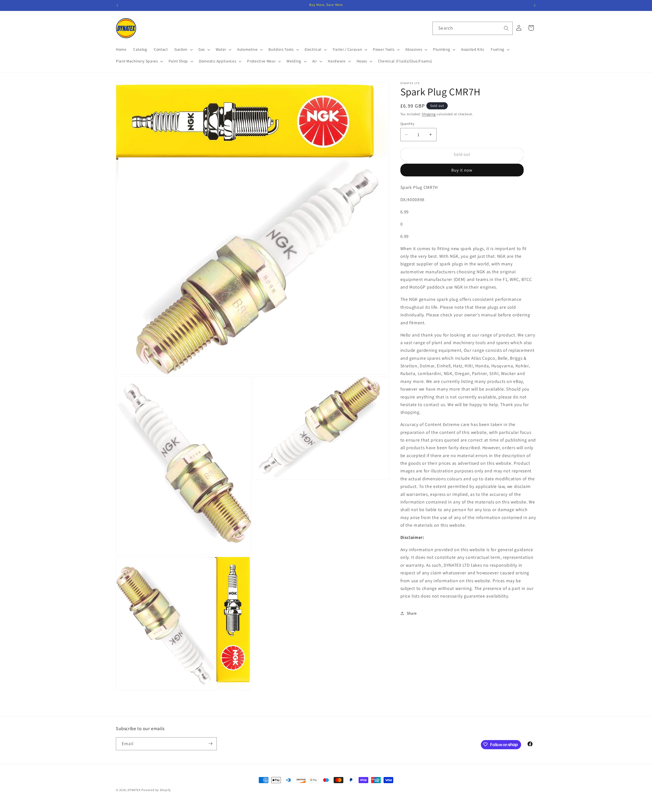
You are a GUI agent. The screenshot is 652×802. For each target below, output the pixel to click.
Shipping (429, 114)
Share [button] (412, 613)
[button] (183, 49)
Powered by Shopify (156, 790)
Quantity (407, 123)
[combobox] (472, 28)
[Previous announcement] (117, 5)
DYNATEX (134, 790)
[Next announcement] (534, 5)
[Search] (506, 28)
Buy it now (461, 170)
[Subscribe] (210, 743)
